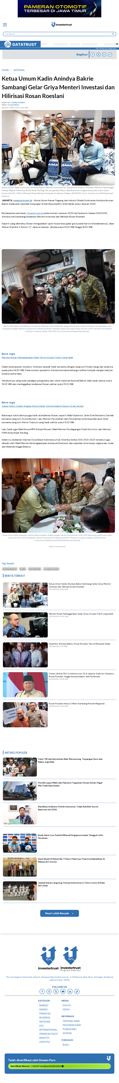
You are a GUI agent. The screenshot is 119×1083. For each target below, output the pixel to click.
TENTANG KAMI (71, 1021)
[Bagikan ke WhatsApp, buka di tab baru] (104, 54)
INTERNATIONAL (48, 1029)
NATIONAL (45, 1021)
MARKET (43, 1005)
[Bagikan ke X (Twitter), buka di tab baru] (98, 54)
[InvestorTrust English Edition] (70, 959)
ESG (41, 1025)
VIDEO (66, 1009)
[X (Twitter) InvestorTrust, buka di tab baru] (56, 991)
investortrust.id (22, 200)
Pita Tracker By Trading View (106, 48)
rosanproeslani (51, 569)
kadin (22, 569)
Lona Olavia (14, 105)
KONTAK (67, 1033)
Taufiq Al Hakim (18, 102)
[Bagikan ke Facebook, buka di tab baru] (93, 54)
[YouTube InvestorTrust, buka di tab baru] (63, 991)
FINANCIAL (45, 1013)
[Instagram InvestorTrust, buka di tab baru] (49, 991)
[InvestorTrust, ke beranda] (48, 959)
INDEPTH (44, 1037)
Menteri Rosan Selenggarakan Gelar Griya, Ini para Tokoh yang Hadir (37, 357)
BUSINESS (44, 1017)
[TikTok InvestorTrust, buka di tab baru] (77, 991)
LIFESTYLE (44, 1041)
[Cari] (113, 34)
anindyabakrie (10, 569)
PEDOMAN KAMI (72, 1025)
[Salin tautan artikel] (110, 54)
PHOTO (67, 1005)
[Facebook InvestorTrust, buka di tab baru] (42, 991)
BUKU (66, 1044)
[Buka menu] (5, 24)
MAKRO (43, 1009)
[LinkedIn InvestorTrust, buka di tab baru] (70, 991)
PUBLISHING (69, 1029)
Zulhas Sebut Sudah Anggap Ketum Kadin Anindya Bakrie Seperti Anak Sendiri (43, 406)
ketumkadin (34, 569)
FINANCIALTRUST (48, 1033)
